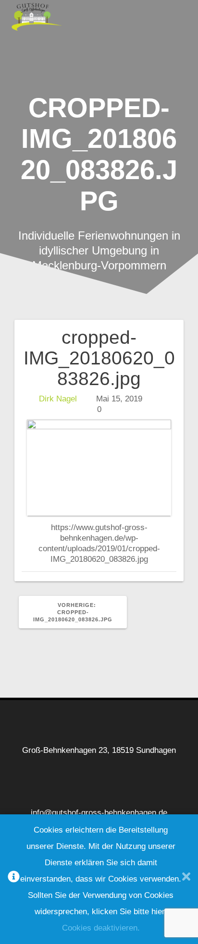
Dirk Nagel (58, 398)
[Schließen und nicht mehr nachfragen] (186, 879)
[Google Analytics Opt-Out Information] (14, 879)
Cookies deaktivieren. (101, 927)
